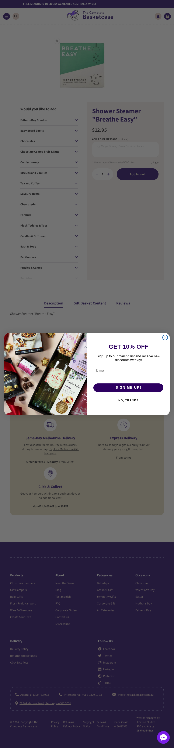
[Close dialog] (165, 337)
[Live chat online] (163, 737)
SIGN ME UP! (128, 387)
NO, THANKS (128, 400)
